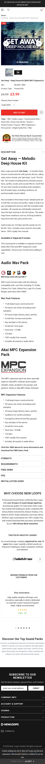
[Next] (39, 44)
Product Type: (6, 89)
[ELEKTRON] (22, 559)
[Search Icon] (8, 10)
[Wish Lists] (41, 112)
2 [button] (18, 628)
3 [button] (21, 628)
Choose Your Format (10, 100)
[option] (22, 43)
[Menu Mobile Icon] (2, 10)
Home (3, 15)
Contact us (9, 731)
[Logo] (23, 9)
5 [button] (26, 628)
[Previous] (6, 44)
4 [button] (23, 628)
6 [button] (29, 628)
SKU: (3, 85)
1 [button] (15, 628)
